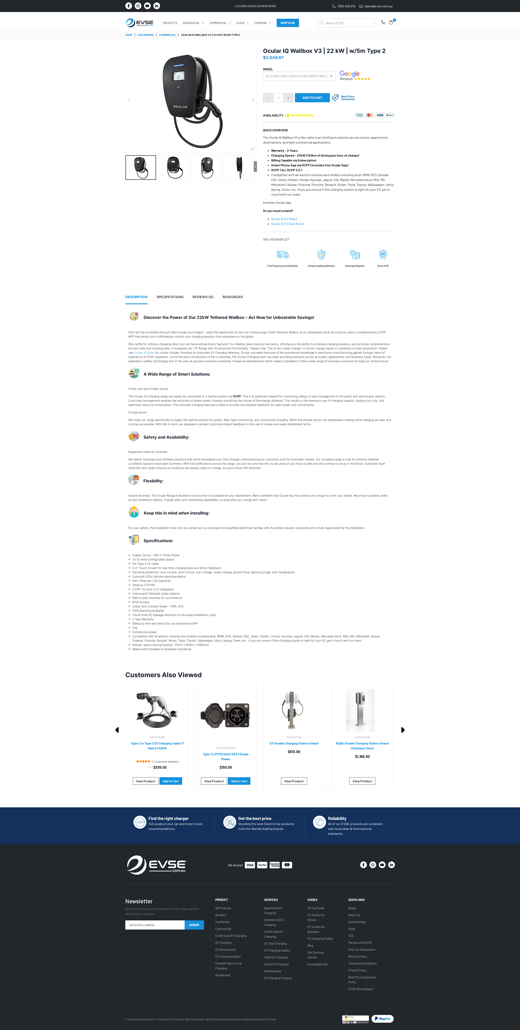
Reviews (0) (203, 297)
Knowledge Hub (318, 964)
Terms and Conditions (362, 963)
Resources (233, 297)
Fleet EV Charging (276, 957)
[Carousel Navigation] (260, 791)
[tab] (140, 299)
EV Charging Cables (228, 956)
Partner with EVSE (360, 942)
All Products (223, 908)
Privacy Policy (357, 970)
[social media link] (128, 5)
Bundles (220, 915)
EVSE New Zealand (360, 989)
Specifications (170, 297)
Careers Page (357, 922)
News (352, 908)
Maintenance (272, 971)
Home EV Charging (276, 964)
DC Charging (223, 942)
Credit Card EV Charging (231, 935)
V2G (351, 935)
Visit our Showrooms (361, 949)
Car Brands (146, 34)
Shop (128, 34)
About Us (354, 915)
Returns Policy (357, 956)
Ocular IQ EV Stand (284, 219)
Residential (191, 23)
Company (260, 23)
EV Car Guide (316, 908)
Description (136, 297)
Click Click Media (267, 1019)
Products (170, 23)
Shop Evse (288, 23)
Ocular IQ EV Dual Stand (287, 224)
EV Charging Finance (278, 978)
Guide (241, 23)
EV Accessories (225, 949)
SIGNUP (194, 925)
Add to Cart (171, 781)
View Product (146, 781)
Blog (310, 945)
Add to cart (312, 97)
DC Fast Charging (275, 943)
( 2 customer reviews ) (370, 761)
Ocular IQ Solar (144, 352)
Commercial (218, 23)
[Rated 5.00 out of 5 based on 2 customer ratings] (349, 761)
